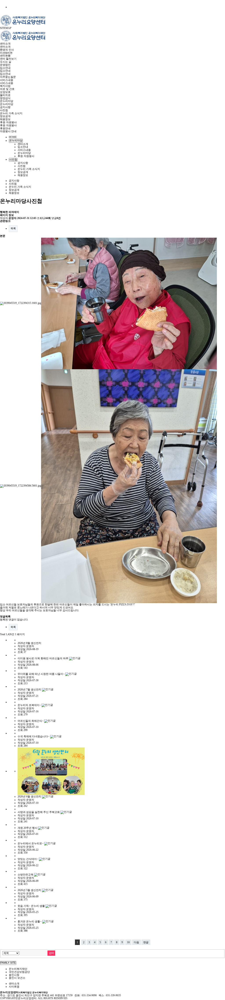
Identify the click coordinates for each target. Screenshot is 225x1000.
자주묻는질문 (8, 76)
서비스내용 (6, 80)
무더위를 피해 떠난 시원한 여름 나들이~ (41, 674)
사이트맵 (14, 986)
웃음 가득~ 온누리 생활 (31, 905)
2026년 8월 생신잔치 (29, 643)
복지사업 (5, 85)
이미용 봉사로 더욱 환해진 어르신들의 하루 (43, 658)
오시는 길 (5, 61)
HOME (13, 137)
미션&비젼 (6, 52)
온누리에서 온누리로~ (31, 843)
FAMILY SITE (8, 962)
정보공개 (5, 116)
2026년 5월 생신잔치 (30, 890)
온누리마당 (6, 101)
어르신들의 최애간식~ (31, 720)
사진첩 (4, 110)
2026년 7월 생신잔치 (30, 689)
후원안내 (5, 128)
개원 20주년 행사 (28, 827)
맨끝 (146, 942)
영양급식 (5, 98)
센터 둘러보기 (8, 58)
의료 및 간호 (7, 89)
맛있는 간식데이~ (28, 859)
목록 (13, 228)
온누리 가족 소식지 (11, 113)
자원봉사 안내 (8, 131)
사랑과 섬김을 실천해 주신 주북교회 (39, 812)
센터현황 (5, 55)
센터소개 (5, 43)
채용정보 (5, 119)
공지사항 (5, 107)
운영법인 (5, 64)
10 (128, 942)
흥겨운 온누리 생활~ (30, 921)
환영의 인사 (7, 49)
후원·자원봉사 (8, 122)
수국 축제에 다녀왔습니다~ (34, 736)
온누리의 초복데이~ (30, 705)
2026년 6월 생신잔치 (30, 796)
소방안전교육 (26, 874)
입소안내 (5, 68)
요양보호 (5, 92)
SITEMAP (5, 28)
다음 (136, 942)
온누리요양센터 (24, 992)
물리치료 (5, 95)
